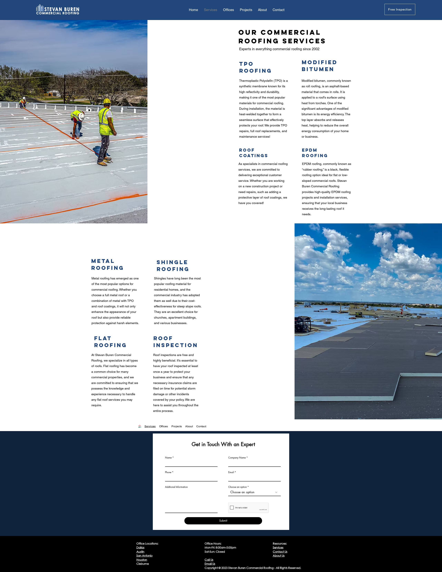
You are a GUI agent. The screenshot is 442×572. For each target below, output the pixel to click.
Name (168, 457)
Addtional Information (176, 487)
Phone (168, 472)
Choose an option (237, 487)
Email (231, 472)
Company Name (237, 457)
